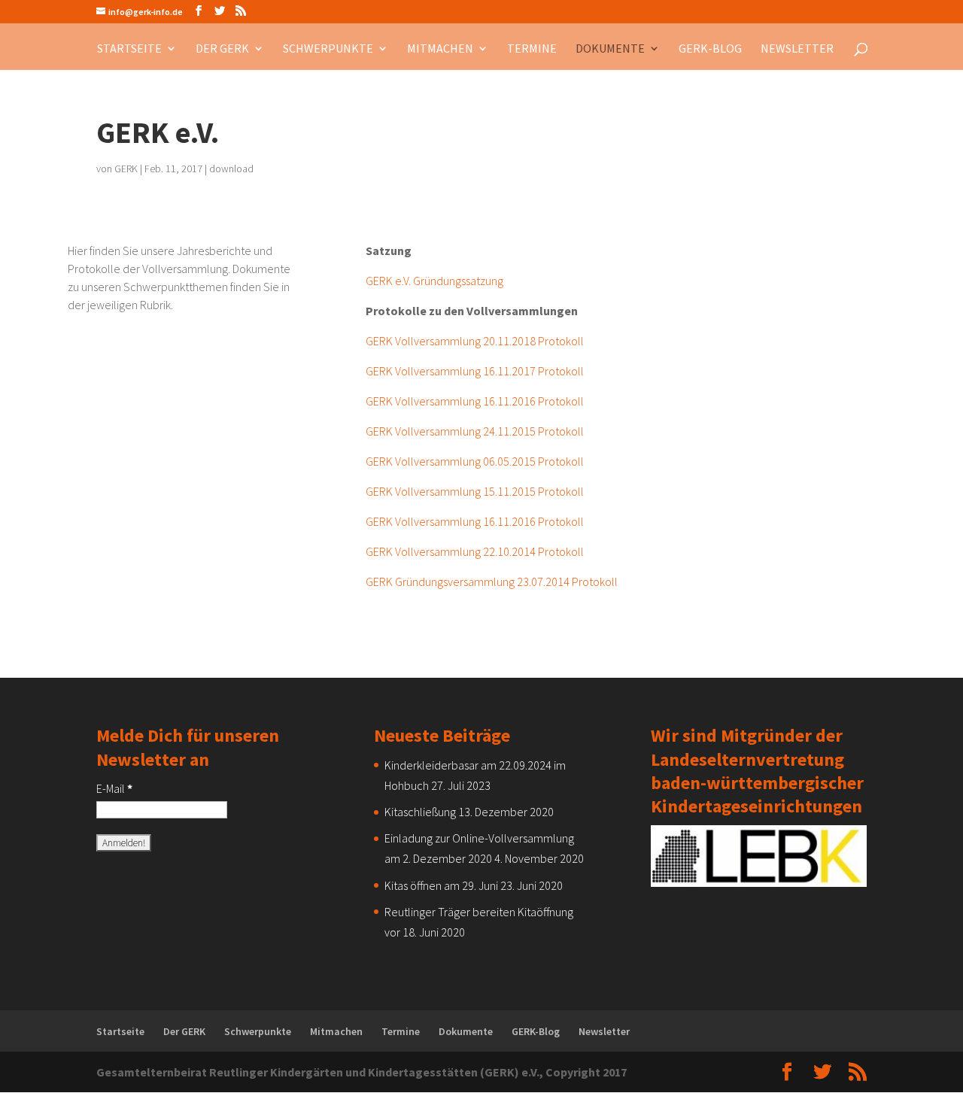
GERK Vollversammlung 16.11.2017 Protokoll (475, 370)
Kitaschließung (420, 811)
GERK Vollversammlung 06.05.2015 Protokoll (475, 461)
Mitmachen (440, 49)
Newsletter (797, 49)
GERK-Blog (710, 49)
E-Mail (114, 788)
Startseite (129, 49)
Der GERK (222, 49)
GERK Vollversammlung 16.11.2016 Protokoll (475, 400)
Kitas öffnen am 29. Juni (441, 885)
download (231, 168)
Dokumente (610, 49)
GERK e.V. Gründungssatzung (434, 280)
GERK (126, 168)
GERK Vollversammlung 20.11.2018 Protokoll (475, 340)
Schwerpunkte (328, 49)
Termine (532, 49)
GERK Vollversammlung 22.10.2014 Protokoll (475, 551)
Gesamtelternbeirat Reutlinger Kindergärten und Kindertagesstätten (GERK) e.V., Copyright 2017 (361, 1071)
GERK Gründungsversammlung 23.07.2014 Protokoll (492, 581)
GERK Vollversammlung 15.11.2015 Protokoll (475, 491)
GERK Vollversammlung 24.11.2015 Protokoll (475, 431)
